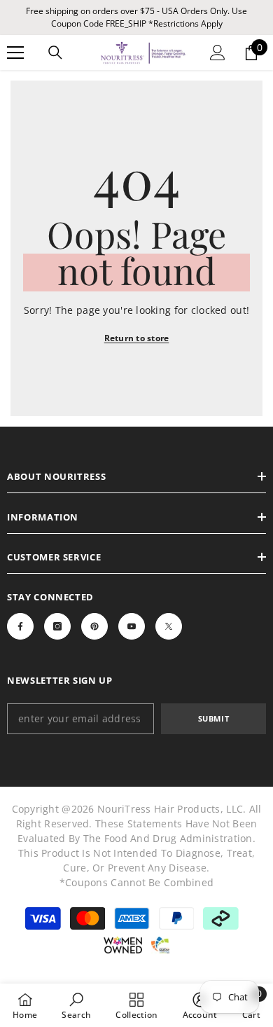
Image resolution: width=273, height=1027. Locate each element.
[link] (76, 1005)
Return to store (136, 338)
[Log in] (217, 52)
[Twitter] (168, 626)
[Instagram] (57, 626)
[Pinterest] (94, 626)
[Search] (55, 52)
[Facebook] (20, 626)
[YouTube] (131, 626)
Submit (213, 718)
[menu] (15, 52)
